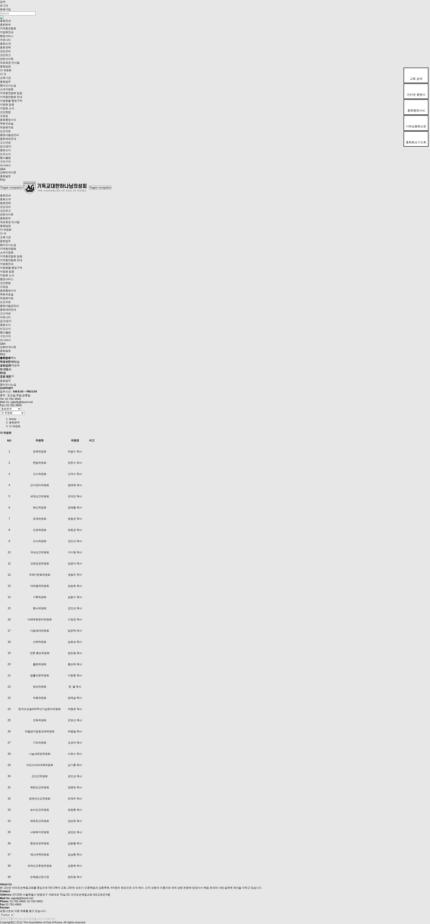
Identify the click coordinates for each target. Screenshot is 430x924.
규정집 (4, 116)
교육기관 (5, 77)
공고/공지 (5, 146)
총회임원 (5, 66)
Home (12, 419)
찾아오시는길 (8, 85)
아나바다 (5, 165)
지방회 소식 (7, 108)
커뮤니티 (5, 39)
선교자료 (5, 131)
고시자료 (5, 142)
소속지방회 (6, 89)
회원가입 (5, 9)
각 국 (3, 74)
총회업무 (5, 81)
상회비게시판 (8, 172)
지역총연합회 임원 (11, 93)
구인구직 (5, 161)
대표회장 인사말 (9, 62)
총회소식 (5, 150)
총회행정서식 (416, 110)
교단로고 (5, 55)
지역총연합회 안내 (11, 97)
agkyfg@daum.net (22, 402)
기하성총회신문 (416, 126)
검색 (2, 1)
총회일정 (5, 176)
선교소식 (5, 154)
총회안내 (5, 20)
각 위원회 (5, 70)
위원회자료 (6, 127)
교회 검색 (416, 78)
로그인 (4, 5)
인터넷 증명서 (416, 94)
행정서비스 (6, 36)
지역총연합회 (8, 28)
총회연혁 (5, 47)
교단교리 (5, 51)
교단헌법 (5, 112)
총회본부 (5, 24)
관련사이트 (6, 58)
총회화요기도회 (416, 142)
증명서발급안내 (9, 135)
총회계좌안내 (8, 138)
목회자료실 (6, 123)
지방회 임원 (7, 104)
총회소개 (5, 43)
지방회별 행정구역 (11, 100)
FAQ (2, 179)
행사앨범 (5, 157)
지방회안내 (6, 32)
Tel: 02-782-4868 (10, 399)
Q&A (3, 169)
